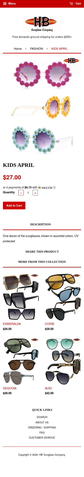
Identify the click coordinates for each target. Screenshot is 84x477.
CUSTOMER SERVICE (42, 437)
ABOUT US (42, 422)
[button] (42, 187)
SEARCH (42, 417)
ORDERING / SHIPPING (42, 427)
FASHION (36, 48)
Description (40, 224)
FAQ (42, 432)
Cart (78, 3)
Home (18, 48)
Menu (12, 3)
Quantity (9, 192)
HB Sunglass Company (52, 454)
